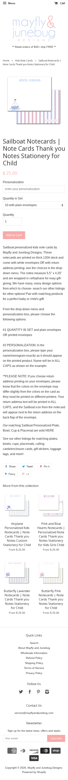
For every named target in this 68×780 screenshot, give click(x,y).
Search (34, 643)
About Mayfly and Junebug (34, 648)
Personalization (13, 182)
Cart (62, 3)
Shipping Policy (34, 663)
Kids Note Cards (24, 60)
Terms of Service (34, 668)
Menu (11, 3)
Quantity (8, 214)
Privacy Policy (34, 673)
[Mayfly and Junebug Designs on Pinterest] (38, 692)
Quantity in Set (12, 198)
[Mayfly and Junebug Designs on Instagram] (47, 692)
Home (6, 60)
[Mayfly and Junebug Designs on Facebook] (30, 692)
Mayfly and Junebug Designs (45, 767)
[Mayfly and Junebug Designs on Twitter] (21, 692)
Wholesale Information (34, 653)
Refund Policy (34, 658)
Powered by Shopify (34, 772)
